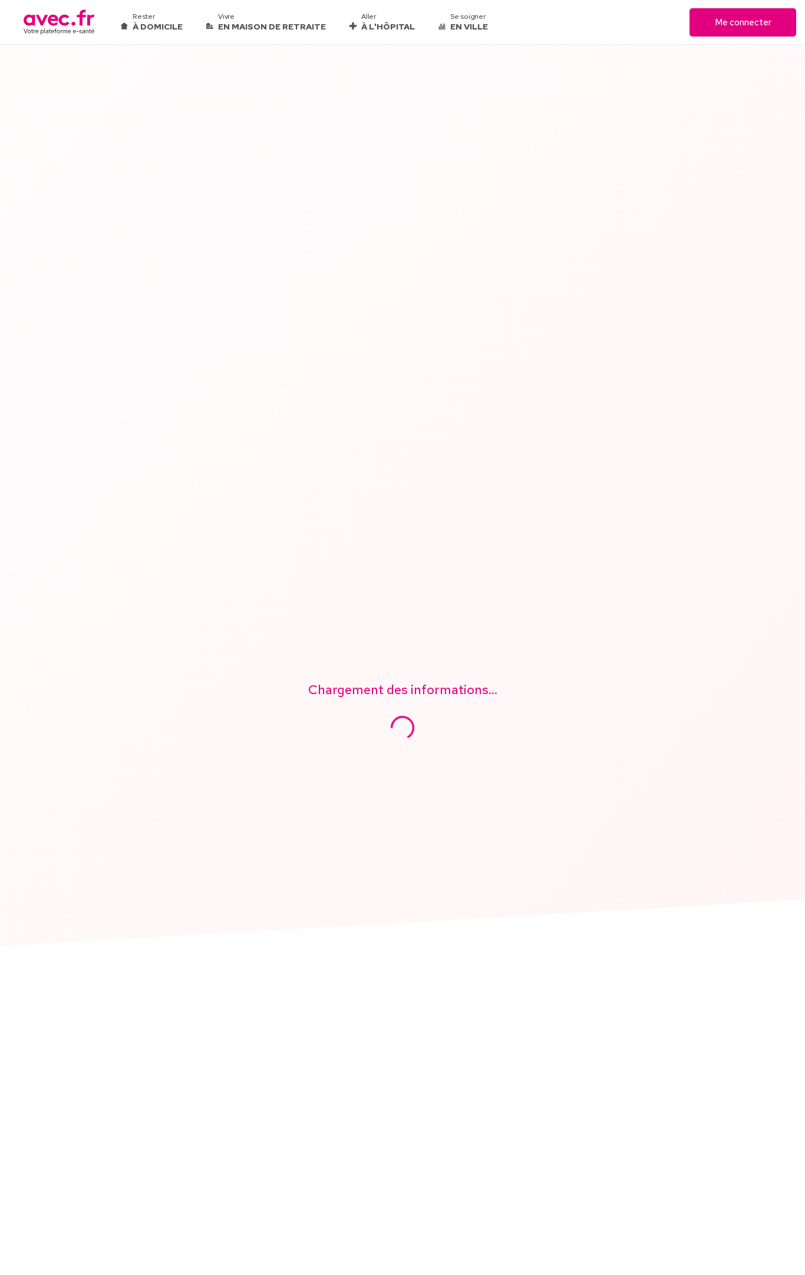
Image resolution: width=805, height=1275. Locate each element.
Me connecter (743, 22)
